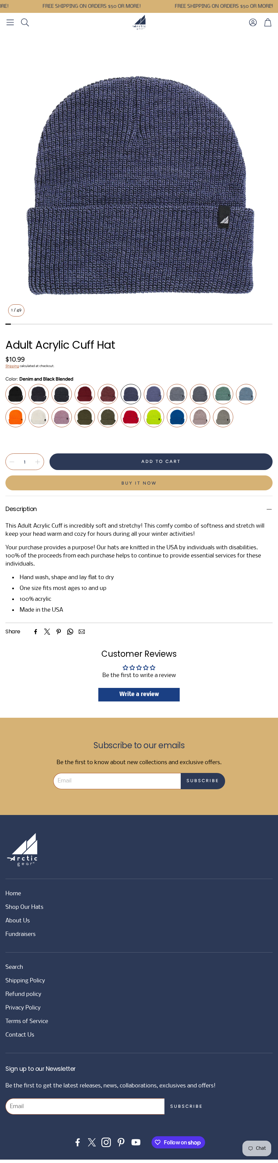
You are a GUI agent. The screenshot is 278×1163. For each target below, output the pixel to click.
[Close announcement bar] (271, 5)
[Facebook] (36, 632)
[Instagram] (106, 1142)
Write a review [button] (139, 694)
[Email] (82, 632)
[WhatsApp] (70, 632)
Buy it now (139, 483)
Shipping (12, 366)
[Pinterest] (59, 632)
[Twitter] (47, 632)
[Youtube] (136, 1142)
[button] (10, 22)
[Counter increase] (38, 462)
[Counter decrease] (12, 462)
